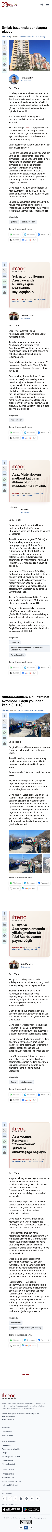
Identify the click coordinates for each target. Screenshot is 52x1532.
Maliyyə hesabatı (8, 1464)
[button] (4, 42)
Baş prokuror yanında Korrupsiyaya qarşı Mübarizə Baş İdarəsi (27, 648)
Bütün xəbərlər (26, 81)
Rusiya (13, 1082)
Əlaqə (4, 1453)
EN (21, 1528)
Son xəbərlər (7, 1432)
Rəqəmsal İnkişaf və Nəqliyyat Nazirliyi (26, 1328)
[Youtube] (21, 1498)
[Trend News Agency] (9, 1396)
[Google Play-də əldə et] (31, 1509)
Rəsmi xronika (7, 1435)
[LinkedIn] (32, 1498)
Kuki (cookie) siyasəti (10, 1485)
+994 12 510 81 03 (8, 1416)
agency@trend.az (8, 1419)
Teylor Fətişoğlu (17, 655)
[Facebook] (10, 1498)
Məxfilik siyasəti (8, 1478)
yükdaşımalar (16, 420)
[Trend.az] (9, 4)
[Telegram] (26, 1498)
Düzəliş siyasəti (8, 1460)
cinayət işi (15, 642)
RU (31, 1528)
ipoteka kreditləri (28, 222)
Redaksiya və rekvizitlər (11, 1449)
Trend (27, 127)
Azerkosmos (16, 1323)
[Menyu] (47, 4)
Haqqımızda (6, 1445)
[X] (15, 1498)
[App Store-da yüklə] (12, 1509)
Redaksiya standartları (11, 1457)
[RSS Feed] (37, 1498)
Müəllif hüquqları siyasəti (11, 1481)
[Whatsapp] (4, 1498)
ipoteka (14, 222)
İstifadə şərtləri (8, 1474)
